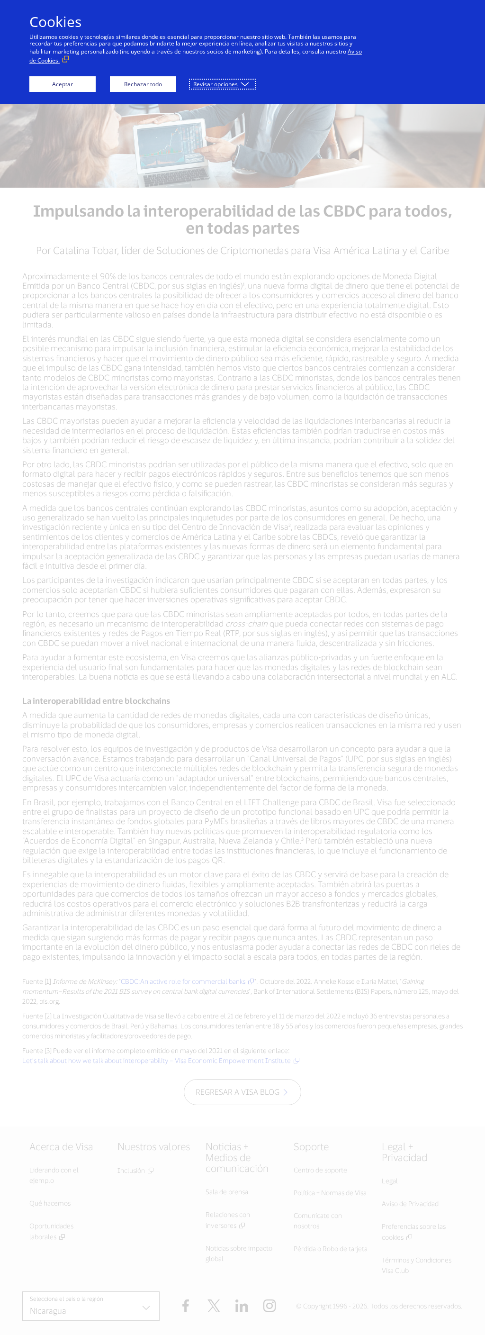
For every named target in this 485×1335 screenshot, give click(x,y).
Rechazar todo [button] (143, 84)
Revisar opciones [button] (215, 84)
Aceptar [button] (62, 84)
